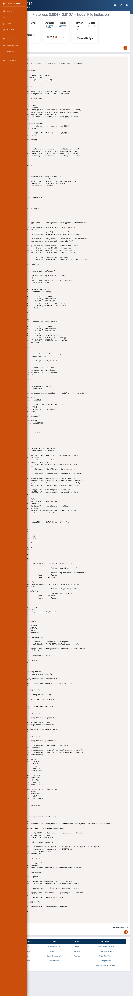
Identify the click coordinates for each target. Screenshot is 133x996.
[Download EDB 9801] (56, 36)
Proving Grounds (105, 961)
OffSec (77, 946)
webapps (62, 26)
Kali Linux (77, 951)
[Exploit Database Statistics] (115, 5)
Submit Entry (54, 951)
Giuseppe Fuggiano (49, 27)
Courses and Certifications (105, 946)
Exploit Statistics (54, 961)
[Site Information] (121, 5)
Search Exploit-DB (54, 946)
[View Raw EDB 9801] (63, 36)
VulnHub (77, 956)
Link (126, 927)
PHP (78, 30)
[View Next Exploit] (125, 48)
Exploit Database (13, 3)
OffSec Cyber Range (105, 956)
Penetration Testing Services (105, 965)
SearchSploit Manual (54, 956)
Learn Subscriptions (105, 951)
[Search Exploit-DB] (126, 5)
